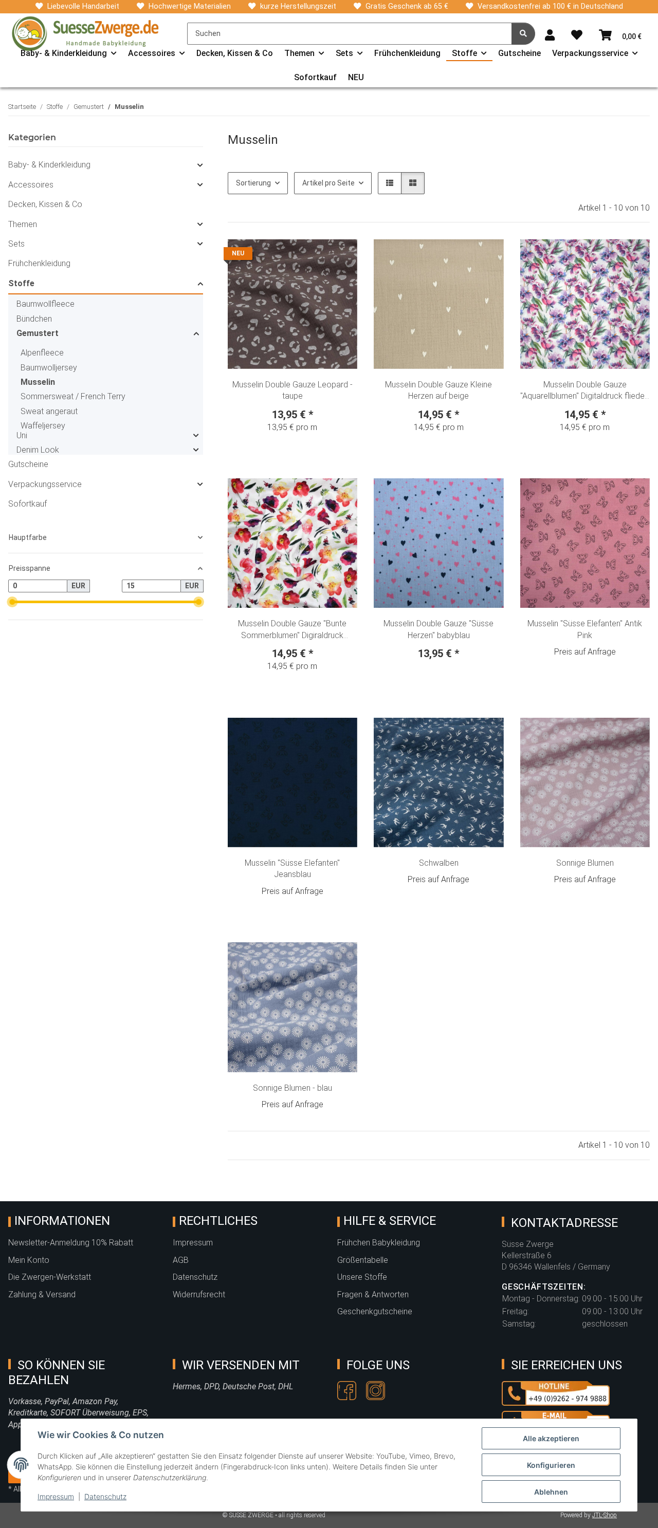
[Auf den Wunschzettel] (339, 256)
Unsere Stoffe (362, 1277)
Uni (21, 435)
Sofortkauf (27, 504)
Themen (22, 224)
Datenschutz (105, 1496)
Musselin (38, 382)
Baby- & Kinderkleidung (49, 165)
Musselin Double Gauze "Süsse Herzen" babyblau (438, 629)
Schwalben (439, 863)
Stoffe (21, 283)
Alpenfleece (42, 353)
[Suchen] (523, 34)
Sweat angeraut (49, 411)
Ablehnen (551, 1491)
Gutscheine (28, 464)
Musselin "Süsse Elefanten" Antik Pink (584, 629)
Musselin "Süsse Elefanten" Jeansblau (292, 868)
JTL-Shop (604, 1515)
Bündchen (34, 319)
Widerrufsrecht (199, 1294)
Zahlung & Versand (42, 1294)
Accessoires (30, 185)
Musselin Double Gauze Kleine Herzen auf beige (438, 390)
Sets (16, 244)
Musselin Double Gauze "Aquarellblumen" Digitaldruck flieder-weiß (585, 391)
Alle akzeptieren (551, 1438)
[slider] (12, 602)
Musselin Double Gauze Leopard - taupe (292, 390)
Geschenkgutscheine (374, 1311)
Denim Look (37, 450)
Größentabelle (362, 1260)
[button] (550, 35)
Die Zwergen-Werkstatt (49, 1277)
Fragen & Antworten (373, 1294)
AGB (181, 1260)
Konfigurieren (551, 1465)
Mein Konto (28, 1260)
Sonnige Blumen (585, 863)
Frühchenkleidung (39, 263)
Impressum (56, 1496)
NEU (356, 77)
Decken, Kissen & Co (45, 204)
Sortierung (253, 183)
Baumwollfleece (45, 304)
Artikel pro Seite (328, 183)
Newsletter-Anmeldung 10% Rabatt (70, 1242)
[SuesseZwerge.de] (85, 33)
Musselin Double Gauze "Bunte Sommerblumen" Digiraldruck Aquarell (292, 630)
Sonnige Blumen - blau (292, 1088)
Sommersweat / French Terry (73, 396)
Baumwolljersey (49, 367)
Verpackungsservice (45, 484)
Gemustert (37, 333)
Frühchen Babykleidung (378, 1242)
